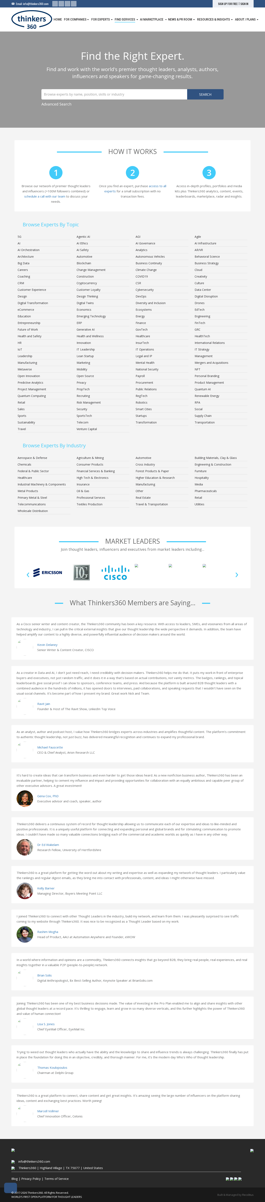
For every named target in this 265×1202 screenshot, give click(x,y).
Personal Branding (207, 376)
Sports (22, 416)
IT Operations (145, 349)
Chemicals (24, 464)
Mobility (82, 369)
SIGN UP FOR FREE (228, 4)
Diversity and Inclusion (151, 303)
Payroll (140, 376)
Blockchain (84, 263)
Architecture (26, 256)
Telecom (82, 422)
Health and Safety (29, 336)
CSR (138, 283)
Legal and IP (144, 356)
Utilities (199, 504)
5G (19, 237)
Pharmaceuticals (206, 491)
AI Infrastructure (205, 243)
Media (199, 484)
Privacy (81, 382)
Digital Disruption (206, 296)
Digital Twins (85, 303)
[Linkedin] (55, 3)
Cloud (198, 270)
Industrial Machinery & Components (42, 484)
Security (82, 409)
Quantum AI (203, 389)
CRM (21, 283)
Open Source (85, 376)
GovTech (142, 329)
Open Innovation (29, 376)
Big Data (23, 263)
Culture (199, 283)
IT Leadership (86, 349)
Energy (140, 316)
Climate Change (146, 270)
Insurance (83, 484)
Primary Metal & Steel (32, 498)
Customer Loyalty (88, 290)
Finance (141, 323)
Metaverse (25, 369)
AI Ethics (82, 243)
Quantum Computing (32, 396)
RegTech (141, 396)
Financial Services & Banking (96, 471)
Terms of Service (56, 1179)
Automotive (84, 256)
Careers (23, 270)
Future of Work (28, 329)
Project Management (32, 389)
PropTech (83, 389)
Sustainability (26, 422)
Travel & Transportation (152, 504)
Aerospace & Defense (32, 458)
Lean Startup (85, 356)
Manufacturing (27, 363)
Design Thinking (87, 296)
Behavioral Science (207, 256)
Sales (21, 409)
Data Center (203, 290)
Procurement (144, 382)
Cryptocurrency (87, 283)
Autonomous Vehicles (150, 256)
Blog (14, 1179)
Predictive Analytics (30, 382)
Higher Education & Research (155, 478)
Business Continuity (149, 263)
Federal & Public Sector (33, 471)
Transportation (205, 422)
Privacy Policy (31, 1179)
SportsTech (84, 416)
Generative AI (86, 329)
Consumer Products (90, 464)
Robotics (141, 402)
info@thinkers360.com (35, 3)
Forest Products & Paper (152, 471)
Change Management (91, 270)
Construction (85, 276)
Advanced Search (56, 104)
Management (204, 356)
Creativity (201, 276)
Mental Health (145, 363)
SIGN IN (244, 4)
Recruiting (83, 396)
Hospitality (202, 478)
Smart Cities (144, 409)
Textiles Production (89, 504)
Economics (84, 310)
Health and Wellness (90, 336)
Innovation (84, 343)
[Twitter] (61, 3)
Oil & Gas (83, 491)
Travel (22, 429)
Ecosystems (144, 310)
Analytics (141, 250)
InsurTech (142, 343)
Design (22, 296)
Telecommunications (32, 504)
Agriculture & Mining (90, 458)
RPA (197, 402)
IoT (20, 349)
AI (19, 243)
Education (24, 316)
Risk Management (89, 402)
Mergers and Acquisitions (211, 363)
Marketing (83, 363)
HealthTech (202, 336)
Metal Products (28, 491)
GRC (197, 329)
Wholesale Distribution (33, 511)
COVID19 (142, 276)
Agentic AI (83, 237)
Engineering (202, 316)
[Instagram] (67, 3)
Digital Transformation (33, 303)
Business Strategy (207, 263)
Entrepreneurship (29, 323)
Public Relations (146, 389)
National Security (147, 369)
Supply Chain (203, 416)
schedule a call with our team (44, 196)
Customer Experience (32, 290)
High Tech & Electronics (92, 478)
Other (139, 491)
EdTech (200, 310)
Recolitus (248, 1195)
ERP (79, 323)
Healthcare (143, 336)
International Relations (210, 343)
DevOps (141, 296)
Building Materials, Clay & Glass (216, 458)
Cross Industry (145, 464)
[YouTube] (73, 3)
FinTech (200, 323)
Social (198, 409)
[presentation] (28, 573)
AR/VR (199, 250)
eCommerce (26, 310)
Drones (200, 303)
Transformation (146, 422)
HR (20, 343)
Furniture (201, 471)
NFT (197, 369)
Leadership (25, 356)
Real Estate (143, 498)
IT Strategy (202, 349)
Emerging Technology (91, 316)
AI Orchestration (29, 250)
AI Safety (83, 250)
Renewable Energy (207, 396)
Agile (198, 237)
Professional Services (91, 498)
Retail (21, 402)
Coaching (24, 276)
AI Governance (145, 243)
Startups (141, 416)
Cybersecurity (145, 290)
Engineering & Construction (213, 464)
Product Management (209, 382)
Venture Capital (87, 429)
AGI (138, 237)
